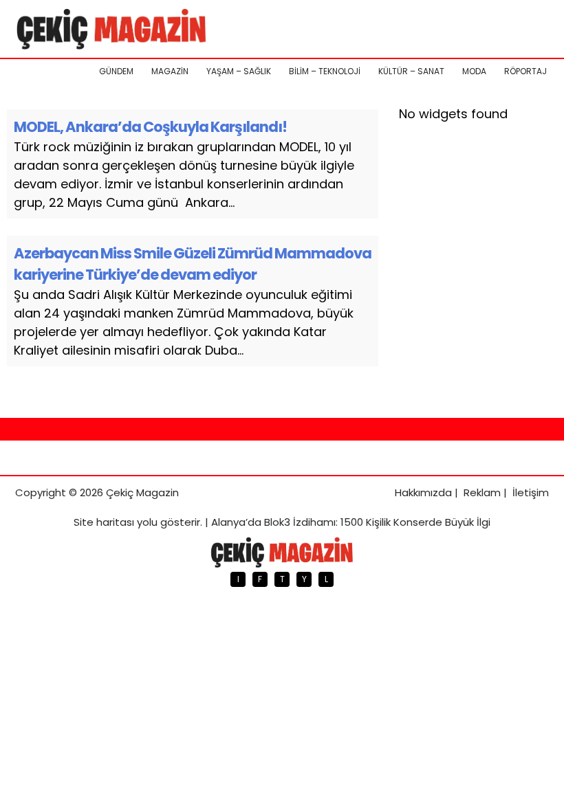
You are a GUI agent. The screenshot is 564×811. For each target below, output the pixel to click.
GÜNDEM (116, 71)
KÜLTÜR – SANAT (411, 71)
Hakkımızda (423, 492)
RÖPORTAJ (525, 71)
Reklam (482, 492)
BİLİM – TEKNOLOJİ (324, 71)
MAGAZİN (169, 71)
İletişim (530, 492)
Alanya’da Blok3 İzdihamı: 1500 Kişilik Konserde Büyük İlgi (350, 522)
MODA (474, 71)
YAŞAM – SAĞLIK (238, 71)
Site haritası (104, 522)
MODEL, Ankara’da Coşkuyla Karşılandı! (150, 127)
